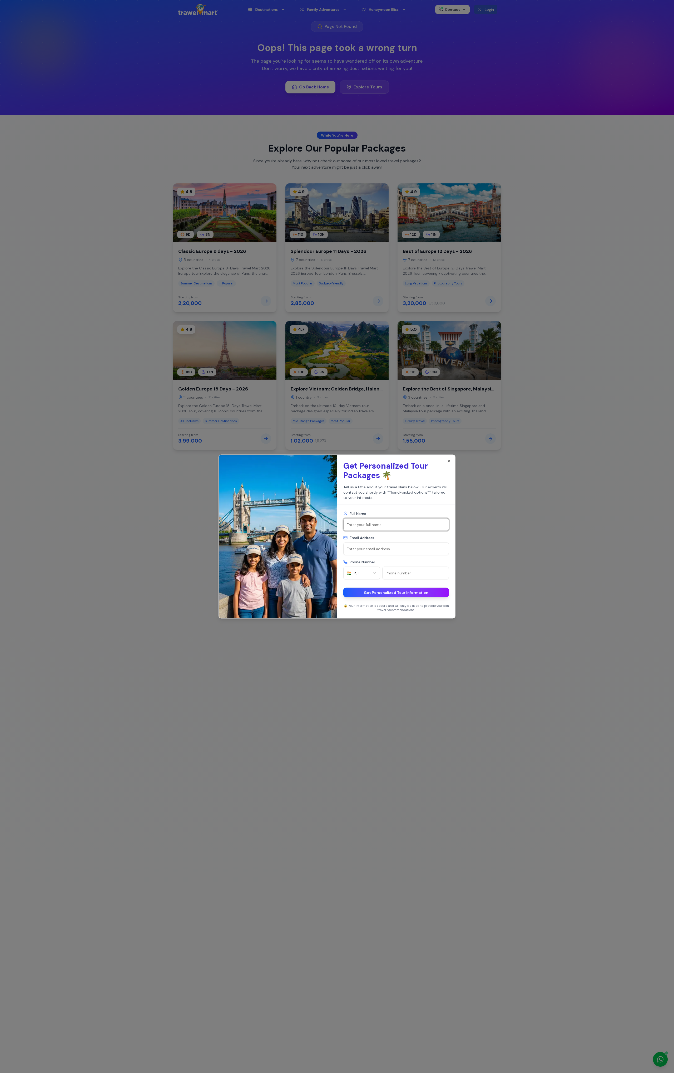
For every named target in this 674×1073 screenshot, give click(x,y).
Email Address (362, 537)
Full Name (358, 513)
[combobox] (361, 573)
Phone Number (362, 562)
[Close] (449, 461)
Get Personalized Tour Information (396, 592)
